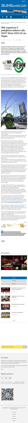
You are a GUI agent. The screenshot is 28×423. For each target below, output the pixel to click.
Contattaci (14, 414)
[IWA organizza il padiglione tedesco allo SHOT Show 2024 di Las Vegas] (14, 65)
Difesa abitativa (19, 233)
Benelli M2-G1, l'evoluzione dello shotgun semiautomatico (18, 288)
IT (24, 1)
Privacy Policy (14, 418)
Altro (14, 320)
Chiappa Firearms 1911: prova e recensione (17, 297)
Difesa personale (8, 235)
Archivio (14, 283)
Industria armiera (11, 233)
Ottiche (2, 235)
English (3, 42)
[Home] (14, 5)
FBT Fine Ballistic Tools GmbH (12, 187)
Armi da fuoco (4, 233)
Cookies (14, 420)
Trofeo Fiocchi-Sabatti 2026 (17, 312)
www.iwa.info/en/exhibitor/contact (15, 202)
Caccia (24, 233)
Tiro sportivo (21, 235)
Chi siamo (14, 412)
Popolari (14, 280)
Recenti (16, 277)
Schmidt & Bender (19, 179)
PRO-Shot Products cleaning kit (17, 304)
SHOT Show (23, 77)
